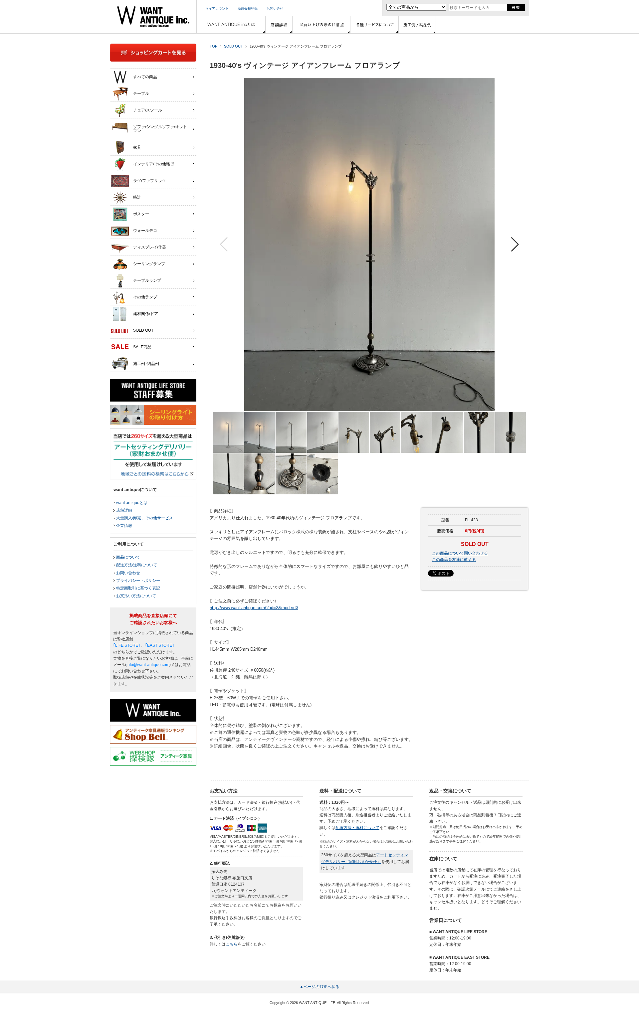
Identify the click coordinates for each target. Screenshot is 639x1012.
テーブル (141, 93)
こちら (232, 944)
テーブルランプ (147, 280)
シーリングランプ (149, 263)
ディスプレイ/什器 (149, 247)
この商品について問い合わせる (460, 553)
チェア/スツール (147, 110)
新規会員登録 (248, 8)
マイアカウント (217, 8)
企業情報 (124, 525)
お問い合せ (275, 8)
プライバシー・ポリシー (138, 580)
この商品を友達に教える (454, 559)
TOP (213, 46)
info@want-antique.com (147, 664)
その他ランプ (145, 297)
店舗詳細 (124, 510)
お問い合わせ (128, 573)
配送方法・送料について (357, 827)
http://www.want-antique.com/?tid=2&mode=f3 (254, 607)
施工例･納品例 (146, 363)
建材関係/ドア (145, 313)
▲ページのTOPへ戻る (319, 986)
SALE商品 (142, 347)
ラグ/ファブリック (149, 180)
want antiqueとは (131, 502)
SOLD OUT (233, 46)
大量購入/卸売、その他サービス (144, 518)
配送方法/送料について (136, 565)
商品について (128, 557)
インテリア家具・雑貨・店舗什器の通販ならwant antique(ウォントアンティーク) (153, 16)
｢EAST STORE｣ (159, 645)
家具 (137, 147)
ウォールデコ (145, 230)
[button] (515, 244)
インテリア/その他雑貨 (153, 164)
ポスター (141, 214)
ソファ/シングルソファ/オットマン (160, 128)
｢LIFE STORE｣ (126, 645)
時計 (137, 197)
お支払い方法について (136, 595)
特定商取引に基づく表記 (138, 588)
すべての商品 (145, 77)
